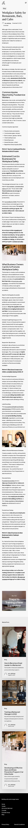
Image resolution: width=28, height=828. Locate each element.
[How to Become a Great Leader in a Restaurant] (14, 652)
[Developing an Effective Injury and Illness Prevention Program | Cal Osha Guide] (14, 760)
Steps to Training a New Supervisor (14, 601)
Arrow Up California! (7, 808)
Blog (4, 8)
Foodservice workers (8, 481)
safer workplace (7, 226)
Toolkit (4, 806)
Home (3, 804)
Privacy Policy (5, 824)
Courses (4, 810)
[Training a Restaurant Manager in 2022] (14, 704)
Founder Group (6, 812)
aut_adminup (8, 23)
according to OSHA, (11, 202)
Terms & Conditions (19, 824)
